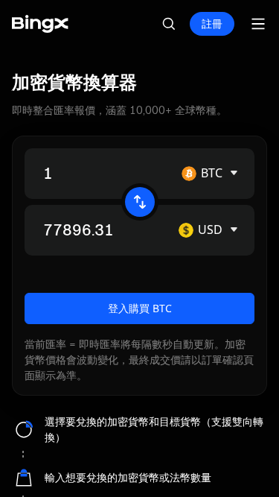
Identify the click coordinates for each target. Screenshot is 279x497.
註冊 (212, 23)
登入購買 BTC (140, 308)
